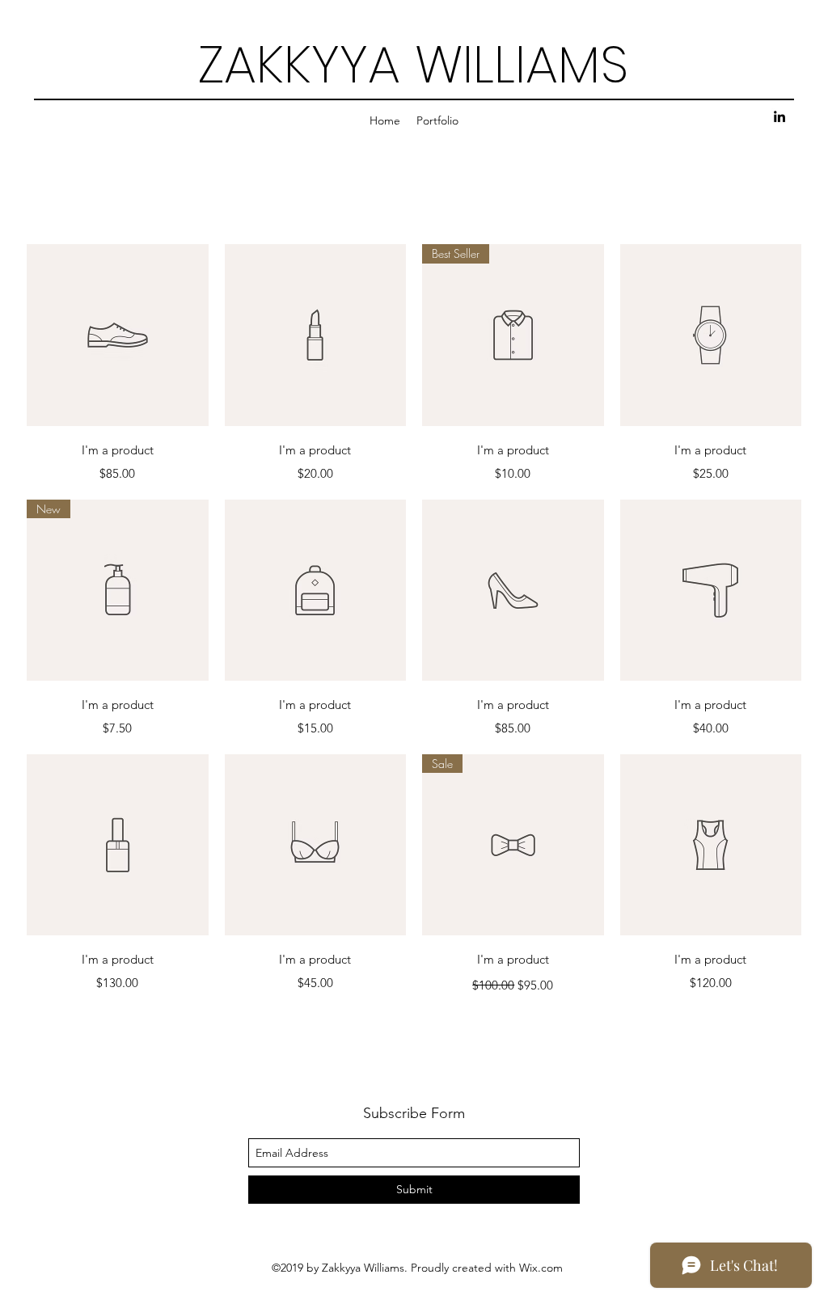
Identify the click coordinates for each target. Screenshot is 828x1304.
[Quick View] (118, 335)
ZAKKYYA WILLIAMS (413, 64)
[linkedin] (779, 116)
